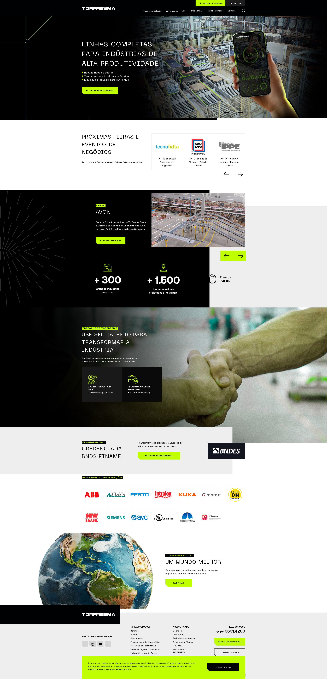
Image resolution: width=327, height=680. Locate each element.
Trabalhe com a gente (184, 638)
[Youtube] (100, 644)
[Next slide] (240, 174)
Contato (231, 11)
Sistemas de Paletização (143, 646)
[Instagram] (92, 644)
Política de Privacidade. (120, 669)
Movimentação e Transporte (145, 649)
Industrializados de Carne (144, 653)
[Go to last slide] (226, 174)
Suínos (134, 634)
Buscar (243, 10)
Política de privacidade (179, 650)
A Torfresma (172, 11)
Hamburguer (137, 638)
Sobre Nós (178, 631)
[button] (152, 11)
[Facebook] (85, 644)
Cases (185, 11)
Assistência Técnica (183, 642)
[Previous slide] (226, 112)
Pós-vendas (197, 11)
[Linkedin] (108, 644)
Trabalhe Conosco (215, 11)
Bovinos (135, 631)
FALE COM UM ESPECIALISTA (210, 3)
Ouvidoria (178, 646)
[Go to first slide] (240, 112)
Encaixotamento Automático (145, 642)
